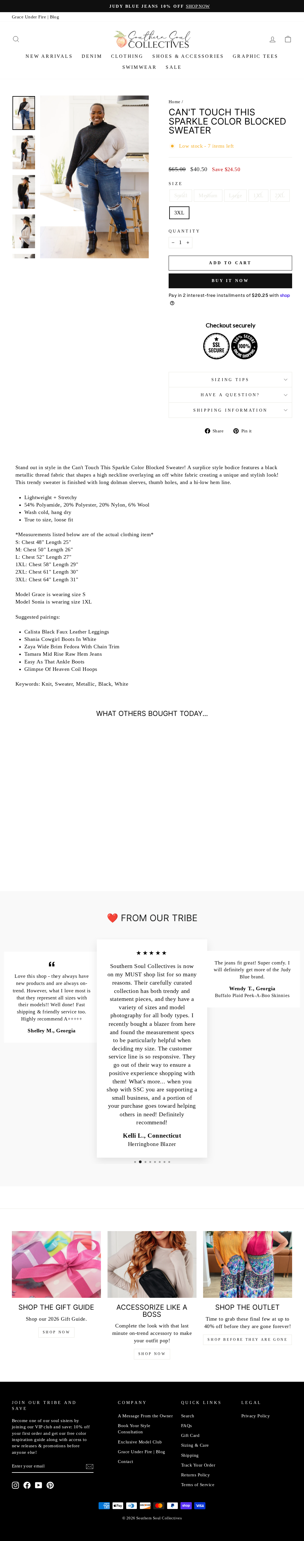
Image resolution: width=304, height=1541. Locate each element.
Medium (208, 195)
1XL (258, 195)
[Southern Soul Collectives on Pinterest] (50, 1485)
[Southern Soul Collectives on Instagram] (15, 1485)
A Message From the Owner (145, 1415)
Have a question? (230, 394)
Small (180, 195)
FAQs (186, 1425)
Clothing (127, 56)
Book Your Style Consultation (134, 1428)
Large (235, 195)
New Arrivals (49, 56)
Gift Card (190, 1435)
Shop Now (56, 1332)
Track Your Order (198, 1464)
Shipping (190, 1455)
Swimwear (139, 67)
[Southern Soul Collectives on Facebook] (27, 1485)
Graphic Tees (255, 56)
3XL (179, 213)
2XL (280, 195)
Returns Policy (195, 1474)
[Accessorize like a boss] (152, 1264)
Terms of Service (197, 1484)
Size (176, 183)
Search (187, 1415)
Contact (125, 1461)
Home (174, 101)
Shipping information (230, 410)
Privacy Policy (255, 1415)
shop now (152, 1354)
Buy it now (230, 280)
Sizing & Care (195, 1445)
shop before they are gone (247, 1340)
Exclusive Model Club (140, 1441)
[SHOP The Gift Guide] (56, 1264)
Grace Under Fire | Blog (35, 16)
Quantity (185, 231)
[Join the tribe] (90, 1466)
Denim (92, 56)
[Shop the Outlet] (247, 1264)
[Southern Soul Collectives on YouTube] (38, 1485)
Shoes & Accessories (188, 56)
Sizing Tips (230, 379)
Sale (174, 67)
